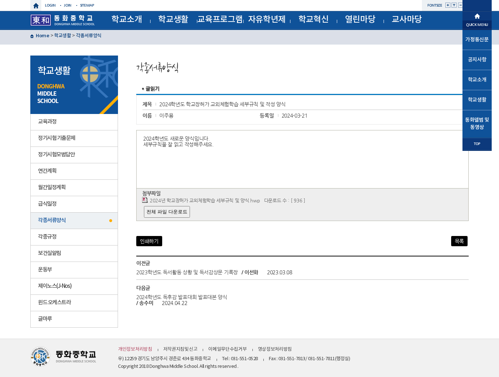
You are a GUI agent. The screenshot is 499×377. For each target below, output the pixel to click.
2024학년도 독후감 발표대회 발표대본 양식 (181, 297)
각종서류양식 (89, 36)
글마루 (45, 319)
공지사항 (477, 60)
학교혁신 (313, 19)
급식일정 (47, 204)
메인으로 (477, 15)
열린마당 (360, 19)
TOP (477, 144)
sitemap (87, 5)
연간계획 (47, 171)
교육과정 (47, 122)
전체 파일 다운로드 (166, 211)
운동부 (45, 270)
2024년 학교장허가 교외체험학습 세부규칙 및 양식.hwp (205, 200)
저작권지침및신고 (180, 349)
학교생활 (173, 19)
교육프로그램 (220, 19)
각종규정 (47, 237)
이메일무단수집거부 (227, 349)
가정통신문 (477, 40)
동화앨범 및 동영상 (477, 123)
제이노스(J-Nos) (55, 286)
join (67, 5)
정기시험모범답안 (56, 155)
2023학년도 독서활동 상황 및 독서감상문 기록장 (187, 272)
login (50, 5)
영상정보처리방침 (275, 349)
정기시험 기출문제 (56, 138)
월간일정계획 (51, 187)
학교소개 (126, 19)
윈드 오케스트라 (54, 303)
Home (42, 36)
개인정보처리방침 (135, 349)
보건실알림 (49, 253)
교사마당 (407, 19)
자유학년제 (267, 19)
